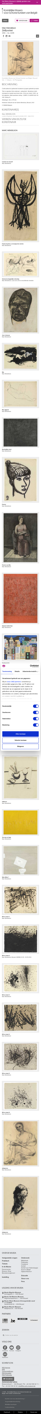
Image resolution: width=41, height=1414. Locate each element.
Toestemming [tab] (7, 671)
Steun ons (25, 1278)
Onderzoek (25, 1258)
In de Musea (6, 1266)
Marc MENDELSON (18, 115)
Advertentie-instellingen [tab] (31, 671)
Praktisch (5, 1261)
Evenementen (6, 1269)
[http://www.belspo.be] (5, 1321)
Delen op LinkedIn (6, 36)
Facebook (5, 1350)
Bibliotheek (24, 1260)
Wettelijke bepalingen (11, 1404)
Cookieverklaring (9, 1407)
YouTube (11, 1350)
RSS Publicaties (7, 1375)
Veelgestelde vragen (9, 1258)
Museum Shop (6, 1271)
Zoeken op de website (3, 1335)
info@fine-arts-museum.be (27, 1386)
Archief (23, 1266)
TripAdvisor (5, 1357)
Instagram (18, 1350)
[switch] (36, 712)
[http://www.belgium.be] (13, 1321)
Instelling (5, 1277)
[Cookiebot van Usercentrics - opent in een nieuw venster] (30, 666)
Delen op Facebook (3, 36)
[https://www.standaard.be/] (34, 1320)
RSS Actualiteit (6, 1373)
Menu (5, 20)
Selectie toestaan (20, 740)
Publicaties (24, 1262)
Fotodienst (24, 1264)
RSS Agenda (6, 1368)
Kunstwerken (37, 36)
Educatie (24, 1275)
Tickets (35, 20)
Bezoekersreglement (8, 1273)
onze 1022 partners (14, 681)
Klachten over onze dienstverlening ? (15, 1398)
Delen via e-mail (9, 36)
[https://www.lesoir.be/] (22, 1319)
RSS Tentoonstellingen (7, 1370)
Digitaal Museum (26, 1271)
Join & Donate (23, 20)
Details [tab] (17, 671)
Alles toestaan (20, 734)
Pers (23, 1281)
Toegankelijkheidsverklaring (12, 1401)
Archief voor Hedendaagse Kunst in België (29, 1269)
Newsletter (9, 1379)
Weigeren (20, 746)
